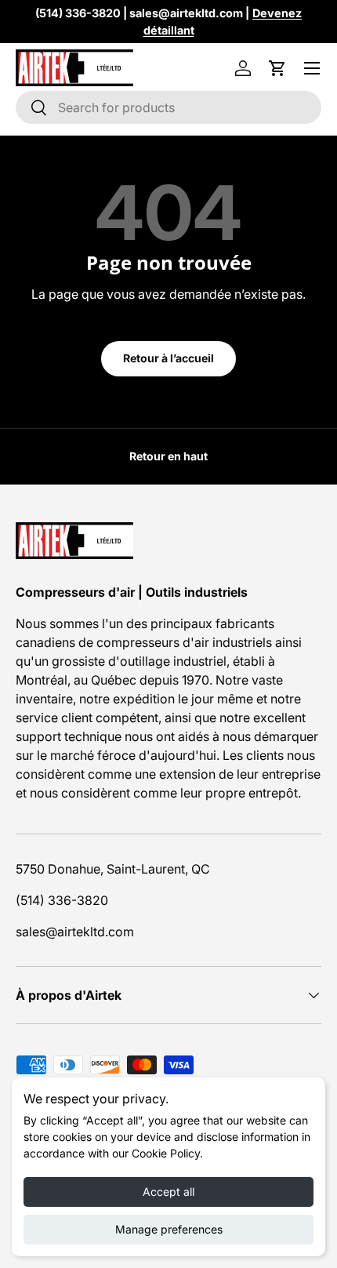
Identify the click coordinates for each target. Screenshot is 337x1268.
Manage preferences (169, 1229)
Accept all (168, 1191)
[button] (277, 68)
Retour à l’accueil (168, 358)
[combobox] (168, 107)
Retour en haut (168, 456)
